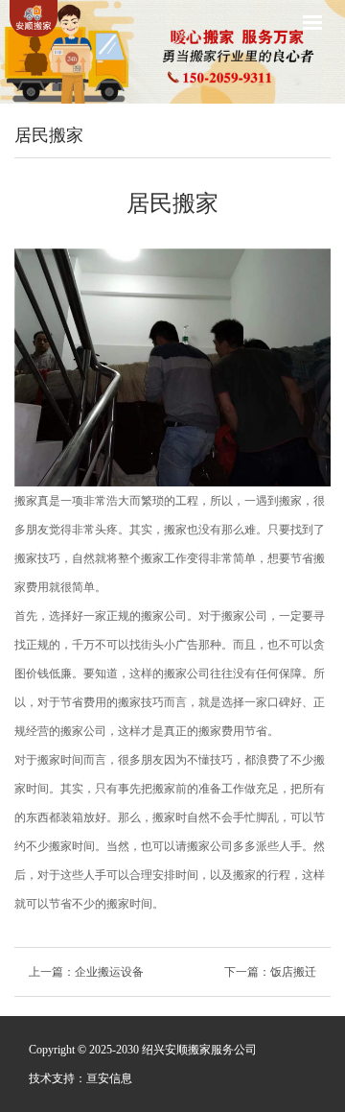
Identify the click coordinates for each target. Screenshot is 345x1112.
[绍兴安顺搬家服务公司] (34, 18)
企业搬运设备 (109, 972)
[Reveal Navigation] (312, 22)
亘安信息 (109, 1078)
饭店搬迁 (293, 972)
